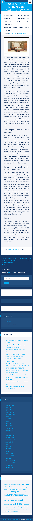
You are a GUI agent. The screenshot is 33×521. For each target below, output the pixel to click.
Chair (8, 487)
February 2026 (10, 405)
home (9, 498)
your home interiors (15, 511)
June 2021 (8, 419)
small (23, 507)
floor (5, 495)
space (5, 509)
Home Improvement (14, 249)
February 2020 (10, 456)
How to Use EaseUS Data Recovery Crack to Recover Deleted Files (16, 355)
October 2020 (10, 437)
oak (14, 504)
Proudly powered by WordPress (10, 519)
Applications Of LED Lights (25, 259)
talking (15, 509)
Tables (11, 509)
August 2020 (9, 442)
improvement (9, 500)
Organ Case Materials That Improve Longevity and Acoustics (16, 346)
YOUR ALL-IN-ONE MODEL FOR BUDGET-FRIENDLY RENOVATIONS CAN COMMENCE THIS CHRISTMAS (17, 365)
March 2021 (9, 426)
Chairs (11, 487)
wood (26, 509)
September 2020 (10, 440)
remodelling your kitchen (15, 507)
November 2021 (10, 414)
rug (21, 507)
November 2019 (10, 463)
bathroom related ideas (13, 484)
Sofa (26, 507)
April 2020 (8, 451)
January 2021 (9, 430)
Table (8, 509)
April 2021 (8, 423)
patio (27, 504)
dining (13, 491)
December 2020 (10, 433)
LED (16, 500)
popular (8, 507)
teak (18, 509)
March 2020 (9, 453)
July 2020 (8, 444)
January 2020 (9, 458)
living (24, 500)
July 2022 (8, 407)
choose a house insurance (18, 487)
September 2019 (10, 467)
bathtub (19, 484)
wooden (6, 511)
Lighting (20, 500)
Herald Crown (22, 33)
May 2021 (8, 421)
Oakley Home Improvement (16, 5)
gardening (20, 494)
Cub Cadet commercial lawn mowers (17, 489)
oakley (5, 251)
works (9, 511)
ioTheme (29, 519)
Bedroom (25, 484)
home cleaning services (15, 498)
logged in (11, 272)
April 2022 (8, 410)
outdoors (24, 504)
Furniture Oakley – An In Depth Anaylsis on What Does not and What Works (9, 261)
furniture (26, 249)
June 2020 (9, 446)
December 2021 (10, 412)
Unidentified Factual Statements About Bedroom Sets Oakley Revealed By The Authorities (17, 377)
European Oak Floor (23, 492)
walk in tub (22, 509)
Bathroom (6, 484)
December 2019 (10, 460)
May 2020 (9, 449)
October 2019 (9, 465)
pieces (5, 507)
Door (17, 491)
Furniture (8, 321)
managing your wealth (8, 504)
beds (5, 487)
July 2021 (8, 417)
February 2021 (10, 428)
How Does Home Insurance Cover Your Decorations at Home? (17, 371)
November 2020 (10, 435)
